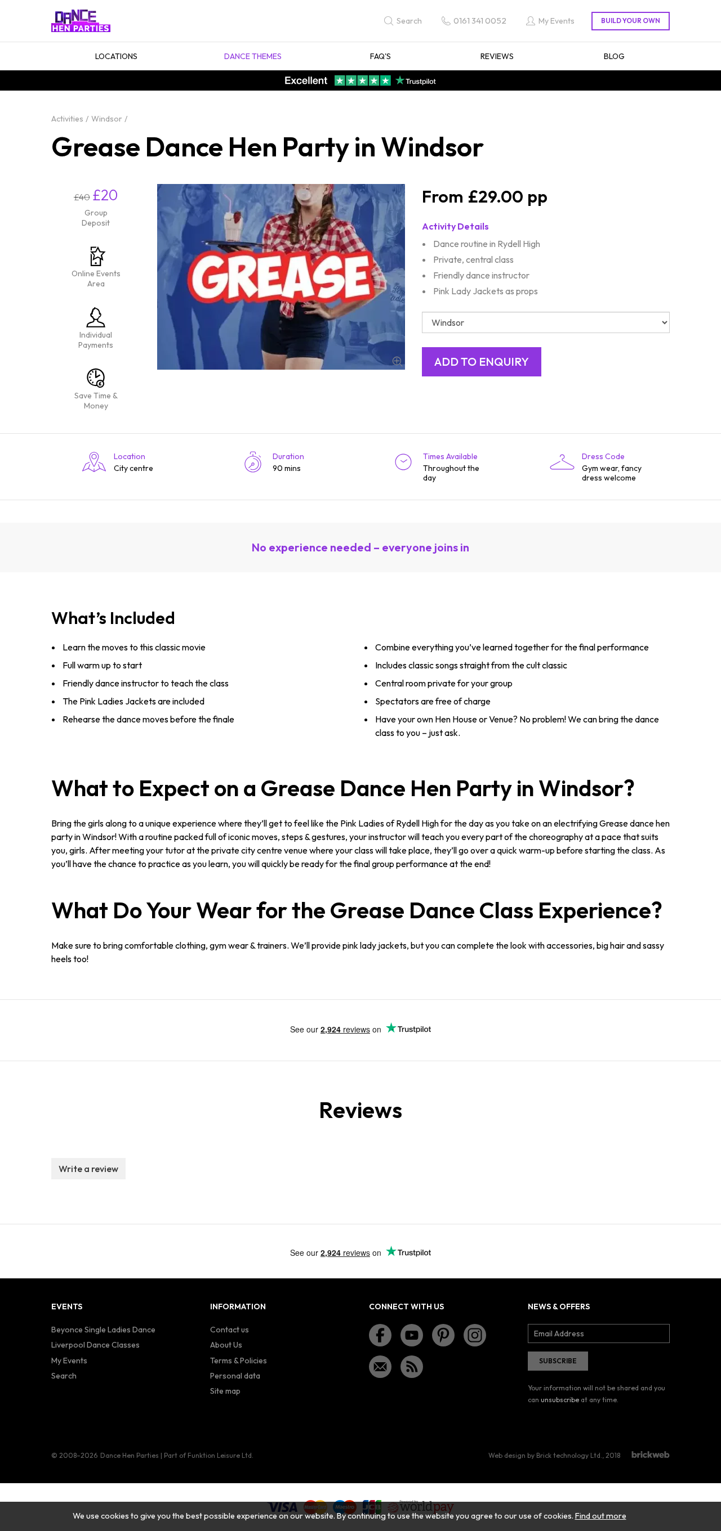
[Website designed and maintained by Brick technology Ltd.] (650, 1454)
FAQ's (380, 56)
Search (64, 1376)
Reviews (497, 56)
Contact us (229, 1330)
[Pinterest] (443, 1335)
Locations (116, 56)
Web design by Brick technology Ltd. (545, 1455)
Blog (614, 56)
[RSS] (412, 1366)
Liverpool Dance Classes (95, 1345)
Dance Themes (253, 56)
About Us (226, 1345)
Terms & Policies (238, 1360)
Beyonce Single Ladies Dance (103, 1330)
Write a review (88, 1168)
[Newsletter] (380, 1366)
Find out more (600, 1516)
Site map (225, 1391)
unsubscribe (560, 1399)
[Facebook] (380, 1335)
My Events (69, 1360)
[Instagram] (475, 1335)
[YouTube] (412, 1335)
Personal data (235, 1376)
